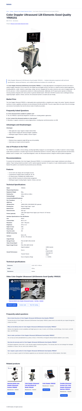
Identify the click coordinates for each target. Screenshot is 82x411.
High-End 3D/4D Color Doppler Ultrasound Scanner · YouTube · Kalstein (26, 301)
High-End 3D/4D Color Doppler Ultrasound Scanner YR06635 (13, 385)
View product (11, 393)
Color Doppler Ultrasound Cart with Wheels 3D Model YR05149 (32, 385)
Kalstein (8, 4)
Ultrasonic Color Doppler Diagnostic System (19, 23)
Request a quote (12, 305)
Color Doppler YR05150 (49, 383)
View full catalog (34, 305)
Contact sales (22, 305)
